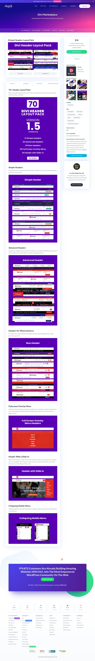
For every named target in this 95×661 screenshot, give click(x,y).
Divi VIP (24, 632)
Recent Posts (52, 618)
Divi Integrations (66, 625)
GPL (67, 130)
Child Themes (36, 30)
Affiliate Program (67, 629)
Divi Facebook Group (67, 620)
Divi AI (23, 627)
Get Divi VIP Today (76, 184)
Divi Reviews (66, 627)
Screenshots (45, 73)
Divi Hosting (25, 634)
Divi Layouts (70, 104)
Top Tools (51, 632)
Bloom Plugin (25, 641)
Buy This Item (77, 51)
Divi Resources (52, 622)
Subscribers (54, 608)
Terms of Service (80, 625)
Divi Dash (24, 637)
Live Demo (20, 73)
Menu (69, 117)
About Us (79, 618)
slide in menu (71, 120)
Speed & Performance (13, 639)
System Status (39, 627)
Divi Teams (24, 629)
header (80, 114)
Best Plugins (52, 629)
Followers (14, 608)
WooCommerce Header (73, 123)
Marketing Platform (13, 637)
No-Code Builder (12, 627)
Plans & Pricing (25, 646)
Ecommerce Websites (13, 632)
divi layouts (79, 111)
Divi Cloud (24, 625)
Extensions (46, 30)
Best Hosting (52, 634)
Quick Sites (11, 625)
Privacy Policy (80, 627)
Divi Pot (79, 67)
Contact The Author (76, 155)
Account (73, 6)
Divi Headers (70, 111)
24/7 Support (39, 622)
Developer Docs (39, 625)
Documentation (39, 618)
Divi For (43, 6)
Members (27, 608)
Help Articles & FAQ (40, 620)
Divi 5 (23, 620)
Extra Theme (25, 639)
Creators (62, 30)
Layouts (54, 30)
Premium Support (12, 644)
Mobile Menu (77, 117)
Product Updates (53, 620)
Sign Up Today (47, 579)
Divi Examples (66, 622)
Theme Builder (12, 634)
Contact (64, 6)
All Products (53, 6)
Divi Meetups (66, 618)
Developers (11, 641)
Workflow (11, 629)
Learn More (57, 1)
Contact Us (79, 622)
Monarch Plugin (25, 644)
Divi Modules (11, 620)
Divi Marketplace (26, 622)
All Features (11, 618)
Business (51, 625)
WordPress (51, 627)
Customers (70, 30)
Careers (78, 620)
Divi (36, 6)
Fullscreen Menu (71, 114)
